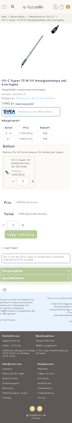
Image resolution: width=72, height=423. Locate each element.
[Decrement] (13, 181)
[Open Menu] (4, 6)
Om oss (41, 397)
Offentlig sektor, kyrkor (15, 393)
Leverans (7, 369)
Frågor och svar (46, 373)
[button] (4, 311)
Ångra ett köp (10, 378)
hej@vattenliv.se (11, 340)
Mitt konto (43, 378)
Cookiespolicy (45, 388)
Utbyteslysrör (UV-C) (42, 16)
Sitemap (36, 418)
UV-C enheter (47, 98)
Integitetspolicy (46, 393)
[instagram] (39, 408)
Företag (7, 397)
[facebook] (32, 408)
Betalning (8, 388)
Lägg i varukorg (21, 234)
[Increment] (32, 181)
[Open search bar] (12, 6)
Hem (4, 16)
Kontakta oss (44, 383)
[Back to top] (65, 416)
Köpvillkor (43, 369)
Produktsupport (11, 383)
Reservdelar (18, 16)
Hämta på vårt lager (13, 373)
